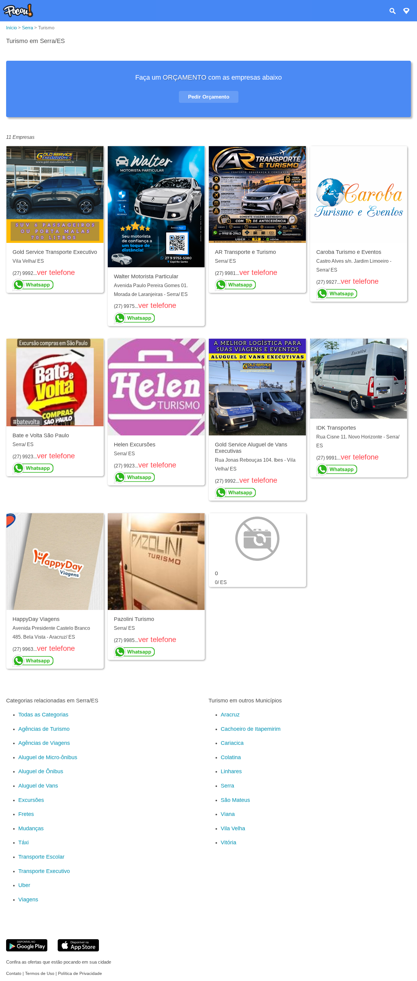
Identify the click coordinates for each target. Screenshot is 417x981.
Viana (228, 814)
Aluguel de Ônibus (40, 771)
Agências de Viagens (44, 743)
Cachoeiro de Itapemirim (251, 729)
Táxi (23, 842)
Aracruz (230, 715)
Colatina (231, 757)
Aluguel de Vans (38, 786)
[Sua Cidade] (406, 11)
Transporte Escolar (41, 857)
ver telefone (56, 272)
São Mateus (235, 800)
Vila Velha (233, 828)
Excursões (31, 800)
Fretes (26, 814)
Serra (227, 786)
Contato (13, 973)
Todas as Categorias (43, 715)
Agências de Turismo (44, 729)
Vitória (228, 842)
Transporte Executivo (44, 871)
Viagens (28, 899)
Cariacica (232, 743)
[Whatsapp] (55, 285)
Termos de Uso (39, 973)
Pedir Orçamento (208, 97)
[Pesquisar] (392, 11)
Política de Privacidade (80, 973)
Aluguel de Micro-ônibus (47, 757)
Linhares (231, 771)
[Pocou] (18, 15)
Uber (24, 885)
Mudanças (31, 828)
